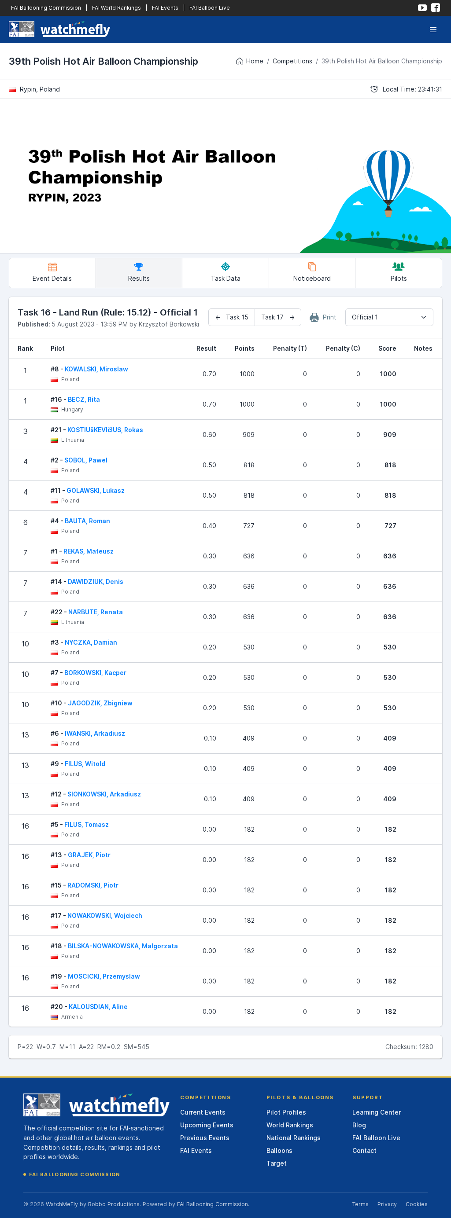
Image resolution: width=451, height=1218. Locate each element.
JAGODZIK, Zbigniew (100, 703)
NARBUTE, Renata (95, 612)
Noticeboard (312, 278)
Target (276, 1163)
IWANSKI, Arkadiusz (95, 733)
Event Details (52, 278)
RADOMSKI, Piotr (92, 885)
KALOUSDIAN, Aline (98, 1006)
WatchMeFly (62, 1204)
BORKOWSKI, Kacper (95, 672)
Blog (359, 1125)
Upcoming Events (206, 1125)
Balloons (279, 1150)
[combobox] (389, 317)
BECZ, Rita (84, 399)
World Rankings (289, 1125)
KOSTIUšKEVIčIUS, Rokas (105, 429)
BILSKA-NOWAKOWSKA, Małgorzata (123, 946)
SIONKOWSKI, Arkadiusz (104, 794)
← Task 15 (231, 317)
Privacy (387, 1204)
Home (254, 61)
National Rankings (293, 1137)
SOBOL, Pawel (85, 460)
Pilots (399, 278)
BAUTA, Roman (87, 521)
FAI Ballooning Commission (46, 7)
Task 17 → (278, 317)
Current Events (203, 1112)
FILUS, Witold (85, 763)
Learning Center (376, 1112)
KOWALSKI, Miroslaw (96, 369)
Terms (360, 1204)
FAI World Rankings (116, 7)
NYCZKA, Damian (91, 642)
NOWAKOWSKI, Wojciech (104, 915)
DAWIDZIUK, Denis (95, 581)
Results (139, 278)
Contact (364, 1150)
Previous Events (204, 1137)
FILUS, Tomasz (86, 824)
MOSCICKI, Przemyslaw (104, 976)
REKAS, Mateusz (88, 551)
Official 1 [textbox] (365, 317)
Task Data (225, 278)
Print (328, 317)
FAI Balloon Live (209, 7)
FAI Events (165, 7)
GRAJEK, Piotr (89, 854)
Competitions (292, 61)
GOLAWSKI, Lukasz (96, 490)
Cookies (417, 1204)
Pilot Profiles (286, 1112)
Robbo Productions (114, 1204)
